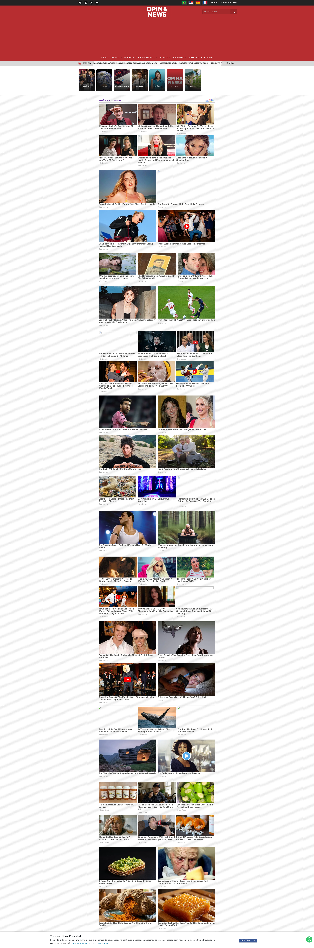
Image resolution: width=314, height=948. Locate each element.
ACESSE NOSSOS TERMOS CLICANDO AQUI (90, 943)
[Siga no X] (91, 3)
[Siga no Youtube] (97, 3)
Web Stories (207, 58)
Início (105, 57)
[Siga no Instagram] (86, 3)
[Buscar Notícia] (234, 11)
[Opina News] (157, 11)
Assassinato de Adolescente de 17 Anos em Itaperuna (162, 63)
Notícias (164, 57)
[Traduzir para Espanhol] (198, 3)
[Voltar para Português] (184, 3)
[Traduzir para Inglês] (191, 3)
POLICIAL (116, 57)
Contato (193, 57)
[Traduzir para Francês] (205, 3)
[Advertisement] (157, 36)
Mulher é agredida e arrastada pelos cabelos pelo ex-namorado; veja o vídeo (99, 63)
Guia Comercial (147, 57)
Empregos (130, 57)
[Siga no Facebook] (80, 3)
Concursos (179, 57)
